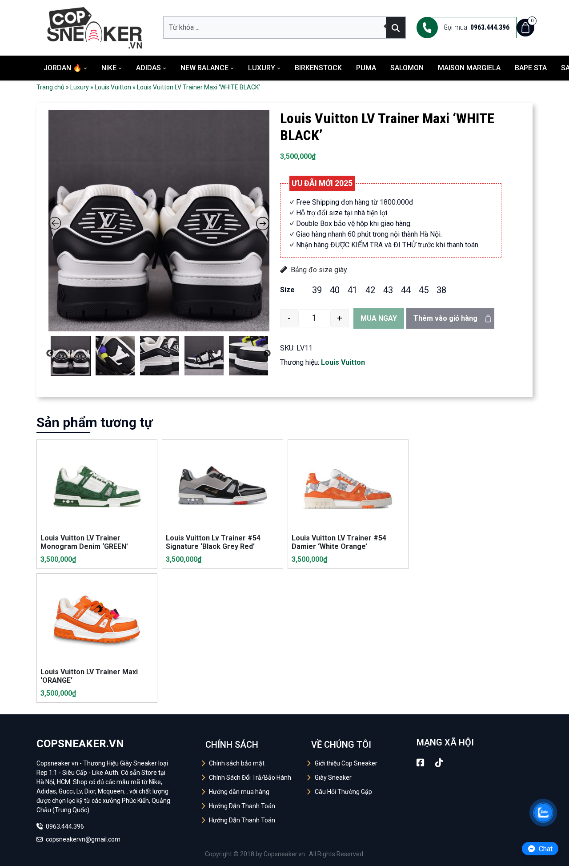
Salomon (407, 68)
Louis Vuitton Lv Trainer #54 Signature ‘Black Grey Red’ (213, 542)
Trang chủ (50, 87)
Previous (49, 353)
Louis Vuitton (113, 87)
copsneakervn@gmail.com (82, 839)
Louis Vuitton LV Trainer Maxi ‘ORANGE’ (89, 676)
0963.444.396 (64, 826)
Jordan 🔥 (63, 68)
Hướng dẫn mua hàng (239, 791)
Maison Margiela (469, 68)
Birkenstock (318, 68)
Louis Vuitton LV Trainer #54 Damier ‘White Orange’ (339, 542)
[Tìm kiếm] (395, 27)
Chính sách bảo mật (236, 763)
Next (267, 353)
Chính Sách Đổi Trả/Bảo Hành (250, 777)
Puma (366, 68)
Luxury (261, 68)
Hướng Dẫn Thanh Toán (242, 806)
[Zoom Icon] (159, 220)
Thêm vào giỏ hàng (445, 318)
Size (287, 290)
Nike (108, 68)
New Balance (204, 68)
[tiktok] (439, 762)
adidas (148, 68)
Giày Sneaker (333, 777)
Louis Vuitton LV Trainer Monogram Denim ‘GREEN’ (84, 542)
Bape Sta (531, 68)
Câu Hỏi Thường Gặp (343, 791)
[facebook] (421, 762)
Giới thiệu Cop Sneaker (346, 763)
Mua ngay (379, 318)
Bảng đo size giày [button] (319, 270)
